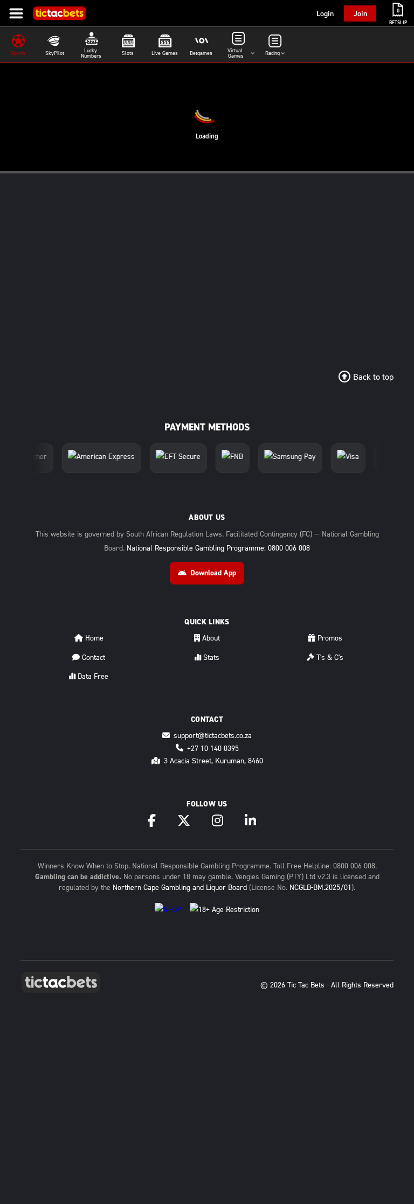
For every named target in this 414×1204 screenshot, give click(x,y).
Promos (328, 637)
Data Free (91, 675)
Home (93, 637)
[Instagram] (217, 820)
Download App (213, 572)
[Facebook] (152, 820)
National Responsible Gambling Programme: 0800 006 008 (218, 547)
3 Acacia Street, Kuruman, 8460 (213, 760)
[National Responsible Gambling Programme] (168, 914)
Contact (92, 657)
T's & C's (328, 657)
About (210, 637)
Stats (210, 657)
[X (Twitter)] (183, 820)
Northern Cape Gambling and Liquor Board (180, 887)
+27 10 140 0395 (213, 748)
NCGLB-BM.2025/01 (320, 887)
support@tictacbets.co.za (213, 735)
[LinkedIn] (250, 820)
